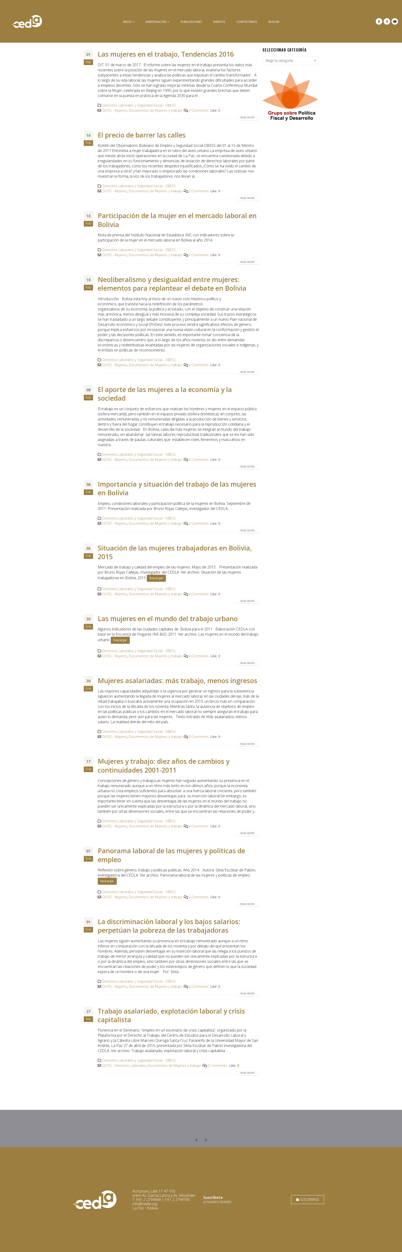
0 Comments (199, 110)
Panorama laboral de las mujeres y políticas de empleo (171, 855)
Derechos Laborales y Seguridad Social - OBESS (139, 105)
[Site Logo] (27, 21)
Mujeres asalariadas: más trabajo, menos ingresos (177, 680)
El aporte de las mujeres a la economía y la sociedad (165, 393)
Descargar (156, 578)
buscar (273, 22)
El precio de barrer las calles (142, 134)
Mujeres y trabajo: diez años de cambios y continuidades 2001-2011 (163, 765)
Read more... (248, 117)
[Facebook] (379, 21)
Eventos (219, 22)
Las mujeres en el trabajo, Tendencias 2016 (166, 53)
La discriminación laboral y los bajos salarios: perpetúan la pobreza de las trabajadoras (169, 926)
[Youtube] (395, 21)
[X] (387, 21)
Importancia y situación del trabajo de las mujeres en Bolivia (177, 488)
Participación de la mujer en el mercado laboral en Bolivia (177, 220)
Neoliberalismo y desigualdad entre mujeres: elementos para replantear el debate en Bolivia (172, 283)
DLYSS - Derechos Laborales (124, 1065)
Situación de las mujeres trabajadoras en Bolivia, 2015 (175, 552)
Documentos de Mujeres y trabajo (155, 110)
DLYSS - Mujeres (114, 110)
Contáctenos (247, 22)
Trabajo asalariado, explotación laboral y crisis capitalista (171, 1015)
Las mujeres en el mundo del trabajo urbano (168, 618)
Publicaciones (191, 22)
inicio (127, 22)
